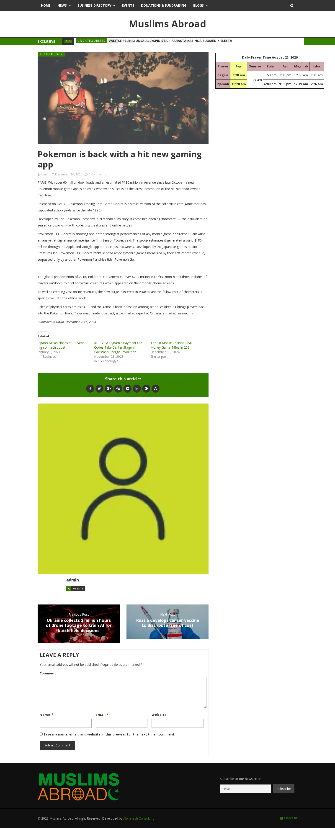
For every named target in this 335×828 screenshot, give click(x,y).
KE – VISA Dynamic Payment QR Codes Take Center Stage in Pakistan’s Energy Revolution (118, 347)
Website (78, 588)
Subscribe (290, 818)
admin (45, 174)
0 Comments (97, 174)
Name (47, 714)
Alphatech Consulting (138, 818)
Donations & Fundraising (163, 5)
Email (102, 714)
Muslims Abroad (167, 23)
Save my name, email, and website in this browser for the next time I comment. (109, 734)
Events (128, 5)
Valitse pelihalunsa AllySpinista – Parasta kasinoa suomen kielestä (170, 41)
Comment (48, 673)
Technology (51, 54)
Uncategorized (91, 41)
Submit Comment (57, 745)
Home (46, 5)
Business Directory (94, 5)
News (62, 5)
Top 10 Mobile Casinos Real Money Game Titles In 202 (171, 345)
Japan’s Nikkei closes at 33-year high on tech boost (61, 345)
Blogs (198, 5)
